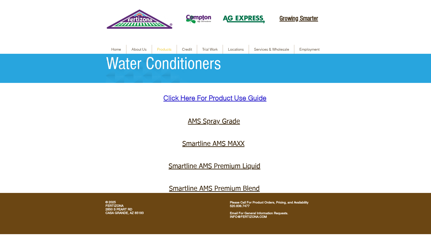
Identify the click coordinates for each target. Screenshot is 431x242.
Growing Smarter (298, 18)
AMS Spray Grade (214, 121)
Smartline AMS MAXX (213, 144)
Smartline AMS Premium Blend (214, 189)
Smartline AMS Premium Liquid (214, 166)
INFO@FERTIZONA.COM (248, 216)
